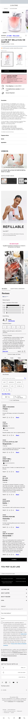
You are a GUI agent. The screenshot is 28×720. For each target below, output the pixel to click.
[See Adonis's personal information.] (9, 425)
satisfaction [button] (11, 382)
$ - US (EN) (3, 690)
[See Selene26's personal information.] (10, 460)
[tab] (9, 181)
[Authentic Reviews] (6, 296)
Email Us (23, 667)
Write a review (16, 35)
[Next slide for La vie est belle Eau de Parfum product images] (26, 21)
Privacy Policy (14, 643)
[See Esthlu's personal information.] (8, 503)
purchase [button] (19, 382)
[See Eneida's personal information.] (8, 480)
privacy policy (20, 701)
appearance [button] (5, 386)
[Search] (9, 718)
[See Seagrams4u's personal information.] (12, 443)
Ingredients (3, 142)
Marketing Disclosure (18, 652)
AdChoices (10, 701)
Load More (14, 559)
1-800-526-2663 (21, 672)
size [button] (4, 390)
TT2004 (5, 408)
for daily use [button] (19, 386)
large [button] (9, 390)
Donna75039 (7, 535)
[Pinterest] (17, 682)
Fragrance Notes (5, 135)
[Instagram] (6, 682)
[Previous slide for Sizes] (2, 59)
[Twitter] (10, 682)
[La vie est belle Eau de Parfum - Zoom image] (14, 21)
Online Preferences (11, 709)
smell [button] (4, 382)
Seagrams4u (7, 443)
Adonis (5, 426)
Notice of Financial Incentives (10, 655)
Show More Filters (6, 394)
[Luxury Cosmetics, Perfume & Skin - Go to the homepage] (14, 5)
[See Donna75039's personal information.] (12, 535)
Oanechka (6, 518)
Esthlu (5, 503)
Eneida (5, 480)
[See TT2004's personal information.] (9, 408)
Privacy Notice (23, 654)
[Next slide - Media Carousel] (26, 266)
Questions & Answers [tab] (17, 288)
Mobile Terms (24, 633)
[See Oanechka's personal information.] (11, 518)
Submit (4, 659)
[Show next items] (25, 181)
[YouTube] (13, 682)
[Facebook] (2, 682)
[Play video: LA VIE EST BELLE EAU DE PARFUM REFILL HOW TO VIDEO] (14, 161)
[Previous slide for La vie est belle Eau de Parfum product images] (1, 21)
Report (17, 417)
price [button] (12, 386)
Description (3, 100)
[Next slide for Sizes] (26, 59)
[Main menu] (3, 718)
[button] (22, 12)
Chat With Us (22, 677)
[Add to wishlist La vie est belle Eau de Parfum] (26, 35)
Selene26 (6, 460)
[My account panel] (14, 718)
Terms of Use (15, 650)
